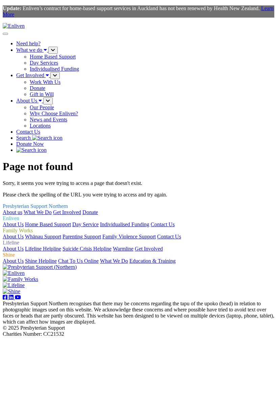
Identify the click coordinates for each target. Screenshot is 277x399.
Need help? (28, 43)
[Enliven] (14, 273)
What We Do (38, 212)
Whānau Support (43, 236)
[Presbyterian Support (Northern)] (40, 267)
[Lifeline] (14, 285)
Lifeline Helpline (43, 249)
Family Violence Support (129, 236)
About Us (13, 224)
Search (24, 138)
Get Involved (67, 212)
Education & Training (152, 261)
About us (12, 212)
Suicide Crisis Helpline (86, 249)
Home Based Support (48, 224)
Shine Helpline (41, 261)
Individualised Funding (124, 224)
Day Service (85, 224)
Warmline (123, 249)
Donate (90, 212)
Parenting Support (81, 236)
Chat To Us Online (78, 261)
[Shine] (11, 291)
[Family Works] (20, 279)
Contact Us (28, 132)
